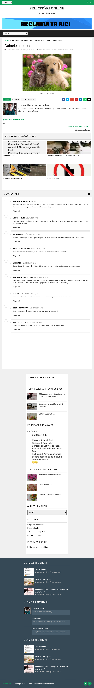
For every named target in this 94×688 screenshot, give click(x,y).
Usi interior (18, 263)
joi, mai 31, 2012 (30, 263)
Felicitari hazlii (39, 40)
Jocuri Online (19, 218)
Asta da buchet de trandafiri (50, 475)
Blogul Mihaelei (33, 528)
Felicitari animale (26, 40)
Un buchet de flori (46, 485)
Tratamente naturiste (23, 277)
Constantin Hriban (38, 608)
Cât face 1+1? (8, 156)
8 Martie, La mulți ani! (47, 414)
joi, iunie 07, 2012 (36, 308)
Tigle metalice (19, 322)
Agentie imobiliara (21, 249)
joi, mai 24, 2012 (37, 201)
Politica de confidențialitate (37, 547)
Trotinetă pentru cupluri (12, 178)
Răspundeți (16, 211)
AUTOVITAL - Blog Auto (36, 532)
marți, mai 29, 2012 (38, 249)
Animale (15, 40)
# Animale (15, 99)
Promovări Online (34, 535)
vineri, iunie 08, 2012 (34, 322)
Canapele (17, 294)
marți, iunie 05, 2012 (41, 277)
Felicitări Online (46, 8)
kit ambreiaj (18, 234)
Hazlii (48, 40)
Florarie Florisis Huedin (40, 629)
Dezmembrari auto (21, 308)
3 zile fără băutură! (54, 178)
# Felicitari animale (28, 99)
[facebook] (87, 2)
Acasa (7, 40)
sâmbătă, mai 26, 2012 (33, 234)
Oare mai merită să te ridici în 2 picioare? (63, 156)
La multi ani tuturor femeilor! (50, 495)
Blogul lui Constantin (35, 525)
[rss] (90, 2)
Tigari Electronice (21, 201)
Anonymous (36, 619)
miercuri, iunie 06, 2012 (31, 294)
